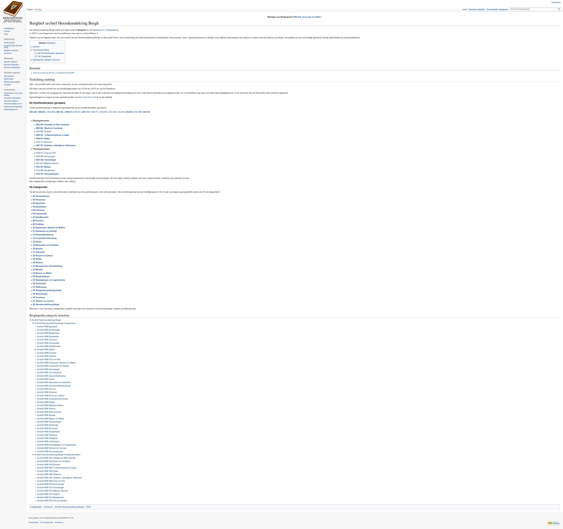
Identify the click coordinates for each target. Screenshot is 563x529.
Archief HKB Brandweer (48, 336)
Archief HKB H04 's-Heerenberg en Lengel (56, 468)
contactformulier (89, 97)
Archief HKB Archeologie (48, 330)
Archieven (48, 507)
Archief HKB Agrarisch (47, 326)
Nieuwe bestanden (11, 65)
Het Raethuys (95, 30)
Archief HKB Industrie (47, 392)
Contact (7, 31)
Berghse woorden (11, 50)
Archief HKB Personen (47, 428)
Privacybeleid (33, 522)
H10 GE (112, 112)
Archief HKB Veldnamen (48, 441)
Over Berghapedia (46, 522)
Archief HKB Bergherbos (48, 333)
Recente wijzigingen (12, 67)
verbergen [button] (50, 43)
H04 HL (59, 112)
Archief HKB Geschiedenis (49, 372)
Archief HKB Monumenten (49, 412)
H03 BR (51, 112)
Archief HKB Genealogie (48, 369)
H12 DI (129, 112)
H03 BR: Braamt (43, 131)
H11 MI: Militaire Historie (47, 163)
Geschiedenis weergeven (497, 9)
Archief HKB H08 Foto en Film (51, 481)
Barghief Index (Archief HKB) (13, 47)
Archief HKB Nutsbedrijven (49, 422)
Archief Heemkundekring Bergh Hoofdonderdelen (57, 454)
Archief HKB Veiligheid (47, 438)
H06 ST (76, 112)
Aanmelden (556, 2)
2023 (34, 33)
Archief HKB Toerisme (47, 435)
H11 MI (121, 112)
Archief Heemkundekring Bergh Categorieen (55, 323)
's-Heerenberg (111, 30)
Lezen (464, 9)
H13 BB (137, 112)
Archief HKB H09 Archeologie (50, 484)
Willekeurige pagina (12, 82)
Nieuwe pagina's (10, 62)
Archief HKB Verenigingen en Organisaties (56, 445)
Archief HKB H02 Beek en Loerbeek (53, 461)
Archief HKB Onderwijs (47, 425)
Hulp (6, 34)
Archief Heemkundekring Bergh (46, 320)
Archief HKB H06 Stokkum (49, 474)
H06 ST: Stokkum (44, 142)
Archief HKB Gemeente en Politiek (53, 366)
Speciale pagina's (11, 101)
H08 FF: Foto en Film (46, 153)
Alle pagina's (9, 76)
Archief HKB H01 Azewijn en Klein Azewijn (56, 458)
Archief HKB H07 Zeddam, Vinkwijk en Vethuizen (59, 477)
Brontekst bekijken (477, 9)
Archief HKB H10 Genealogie (50, 487)
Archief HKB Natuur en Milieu (50, 418)
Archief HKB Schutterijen (48, 431)
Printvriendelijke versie (13, 104)
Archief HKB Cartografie (48, 343)
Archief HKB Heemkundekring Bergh (54, 386)
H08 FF (94, 112)
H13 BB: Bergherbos (45, 170)
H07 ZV (85, 112)
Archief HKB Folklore (46, 356)
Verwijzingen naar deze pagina (13, 94)
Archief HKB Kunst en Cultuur (50, 395)
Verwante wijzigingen (12, 98)
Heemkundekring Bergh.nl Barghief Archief (52, 73)
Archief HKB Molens (46, 408)
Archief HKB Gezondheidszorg (51, 376)
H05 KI (68, 112)
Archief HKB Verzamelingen (50, 451)
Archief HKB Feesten (46, 353)
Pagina (30, 9)
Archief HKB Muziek (46, 415)
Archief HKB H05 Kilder (47, 471)
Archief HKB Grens (46, 379)
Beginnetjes (8, 79)
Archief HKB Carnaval (47, 339)
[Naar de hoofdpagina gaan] (13, 11)
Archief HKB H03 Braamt (48, 464)
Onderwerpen (9, 43)
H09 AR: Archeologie (45, 156)
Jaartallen (8, 53)
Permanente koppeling (13, 107)
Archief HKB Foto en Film (49, 359)
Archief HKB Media (46, 402)
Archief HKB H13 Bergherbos (50, 497)
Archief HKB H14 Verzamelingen (52, 500)
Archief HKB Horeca (46, 389)
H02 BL (42, 112)
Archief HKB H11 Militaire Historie (52, 491)
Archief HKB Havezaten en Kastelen (53, 382)
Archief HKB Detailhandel (48, 346)
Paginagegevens (11, 109)
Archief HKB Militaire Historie (50, 405)
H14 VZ (146, 112)
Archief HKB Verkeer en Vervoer (52, 448)
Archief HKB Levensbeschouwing (52, 399)
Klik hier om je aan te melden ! (308, 17)
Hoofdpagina (9, 28)
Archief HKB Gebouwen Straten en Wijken (56, 362)
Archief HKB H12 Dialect (48, 494)
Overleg (38, 9)
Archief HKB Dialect (46, 349)
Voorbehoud (59, 522)
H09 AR (103, 112)
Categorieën (36, 507)
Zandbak (7, 85)
